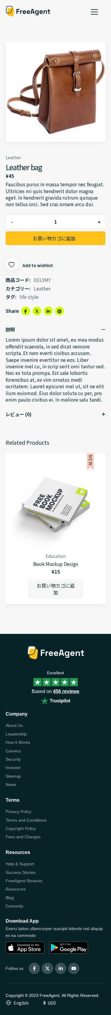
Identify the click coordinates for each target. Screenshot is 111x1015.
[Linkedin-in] (60, 968)
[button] (55, 589)
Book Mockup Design (55, 563)
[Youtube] (73, 968)
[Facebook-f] (34, 968)
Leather (13, 157)
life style (29, 296)
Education (56, 556)
